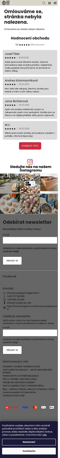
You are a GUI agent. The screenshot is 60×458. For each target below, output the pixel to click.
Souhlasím (29, 451)
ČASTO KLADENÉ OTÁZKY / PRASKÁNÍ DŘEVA (23, 385)
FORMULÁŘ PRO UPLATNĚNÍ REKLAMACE (21, 375)
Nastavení (29, 442)
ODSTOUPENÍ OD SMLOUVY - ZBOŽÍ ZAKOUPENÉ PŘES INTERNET (27, 371)
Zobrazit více (30, 145)
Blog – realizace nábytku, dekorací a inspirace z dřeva (29, 389)
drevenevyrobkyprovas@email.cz (23, 293)
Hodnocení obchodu (30, 38)
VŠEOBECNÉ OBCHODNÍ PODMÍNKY (19, 382)
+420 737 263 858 (15, 296)
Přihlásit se (12, 260)
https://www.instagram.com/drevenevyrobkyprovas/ (32, 307)
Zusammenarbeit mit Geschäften (19, 392)
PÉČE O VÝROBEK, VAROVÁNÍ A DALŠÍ (20, 379)
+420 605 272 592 (15, 299)
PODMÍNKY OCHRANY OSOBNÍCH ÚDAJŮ (21, 366)
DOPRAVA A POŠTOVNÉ (14, 395)
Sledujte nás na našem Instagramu (30, 168)
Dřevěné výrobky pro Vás (19, 302)
